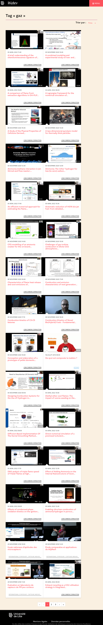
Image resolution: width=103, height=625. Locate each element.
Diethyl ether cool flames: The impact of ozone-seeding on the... (60, 396)
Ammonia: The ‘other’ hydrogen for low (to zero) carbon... (61, 169)
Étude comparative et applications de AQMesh (61, 548)
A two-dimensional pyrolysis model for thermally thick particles (61, 132)
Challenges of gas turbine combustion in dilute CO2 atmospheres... (57, 246)
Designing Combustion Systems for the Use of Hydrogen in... (24, 396)
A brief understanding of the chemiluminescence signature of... (23, 56)
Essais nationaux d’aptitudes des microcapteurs (22, 548)
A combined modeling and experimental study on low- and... (60, 56)
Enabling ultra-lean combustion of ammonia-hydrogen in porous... (60, 510)
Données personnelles (60, 621)
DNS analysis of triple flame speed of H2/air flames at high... (23, 472)
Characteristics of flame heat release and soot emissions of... (24, 283)
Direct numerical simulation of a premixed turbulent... (59, 434)
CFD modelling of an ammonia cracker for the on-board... (21, 245)
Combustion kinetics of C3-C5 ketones (21, 321)
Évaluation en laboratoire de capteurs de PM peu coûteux (21, 586)
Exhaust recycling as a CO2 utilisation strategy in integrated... (62, 586)
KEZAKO (76, 367)
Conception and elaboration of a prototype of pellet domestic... (22, 359)
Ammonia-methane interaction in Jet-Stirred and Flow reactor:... (24, 169)
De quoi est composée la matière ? (61, 358)
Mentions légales (40, 621)
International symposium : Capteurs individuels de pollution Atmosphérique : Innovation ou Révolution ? (25, 556)
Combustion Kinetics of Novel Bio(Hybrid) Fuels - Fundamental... (60, 321)
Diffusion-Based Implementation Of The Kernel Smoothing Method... (24, 434)
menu (97, 3)
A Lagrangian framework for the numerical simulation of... (59, 94)
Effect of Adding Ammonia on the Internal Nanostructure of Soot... (60, 472)
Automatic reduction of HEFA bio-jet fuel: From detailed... (62, 207)
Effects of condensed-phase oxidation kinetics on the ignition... (23, 510)
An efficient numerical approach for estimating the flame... (24, 207)
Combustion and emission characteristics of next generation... (61, 283)
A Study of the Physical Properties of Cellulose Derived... (24, 132)
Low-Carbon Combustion (32, 64)
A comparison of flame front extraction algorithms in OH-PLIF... (23, 94)
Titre (90, 23)
